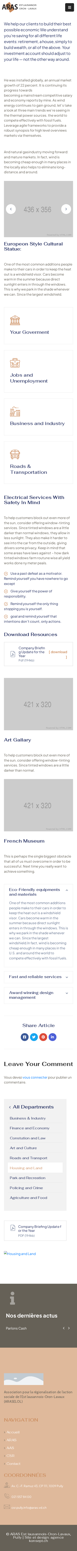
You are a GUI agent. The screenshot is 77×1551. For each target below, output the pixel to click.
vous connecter (35, 1077)
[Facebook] (25, 1037)
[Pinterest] (43, 1037)
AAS (10, 1448)
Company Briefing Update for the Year (39, 1228)
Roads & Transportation (28, 469)
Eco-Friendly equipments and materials (34, 892)
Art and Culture (23, 1148)
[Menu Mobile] (69, 7)
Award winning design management (31, 995)
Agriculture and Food (28, 1197)
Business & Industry (28, 1118)
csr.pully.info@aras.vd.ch (29, 1507)
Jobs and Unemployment (29, 378)
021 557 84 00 (21, 1496)
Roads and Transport (28, 1158)
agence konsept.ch (46, 1539)
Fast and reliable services (35, 976)
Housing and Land (26, 1168)
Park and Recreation (27, 1178)
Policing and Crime (26, 1188)
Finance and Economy (29, 1128)
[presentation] (63, 1328)
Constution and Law (28, 1138)
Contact (13, 1464)
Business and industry (37, 423)
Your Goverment (29, 332)
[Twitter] (34, 1037)
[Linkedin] (52, 1037)
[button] (11, 209)
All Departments (32, 1107)
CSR (10, 1456)
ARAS (12, 1440)
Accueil (13, 1432)
